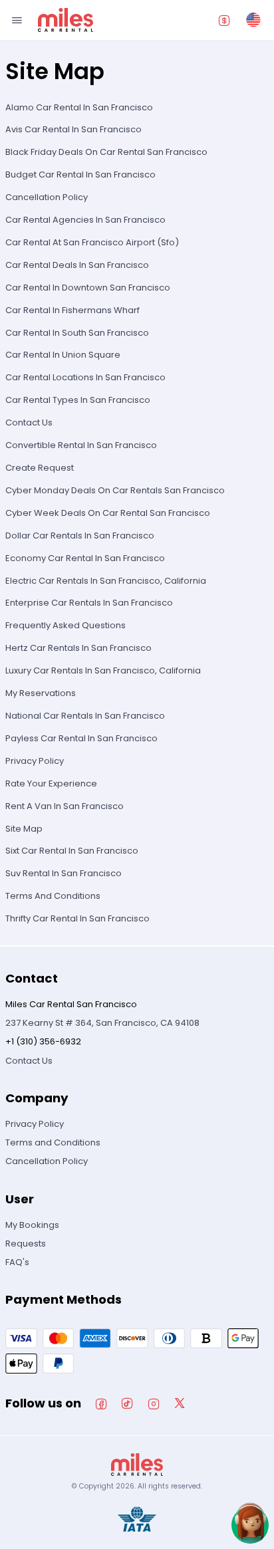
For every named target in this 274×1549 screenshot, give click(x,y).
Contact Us (29, 1060)
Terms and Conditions (52, 1142)
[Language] (253, 20)
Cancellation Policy (46, 1161)
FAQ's (17, 1262)
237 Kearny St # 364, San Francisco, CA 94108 (102, 1022)
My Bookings (32, 1225)
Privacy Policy (34, 1124)
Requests (25, 1243)
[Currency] (224, 20)
